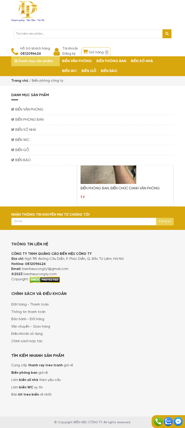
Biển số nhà (142, 61)
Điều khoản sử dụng (27, 334)
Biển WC (69, 71)
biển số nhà (28, 380)
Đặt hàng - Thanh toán (30, 304)
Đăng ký (69, 54)
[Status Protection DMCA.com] (45, 279)
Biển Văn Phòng (77, 61)
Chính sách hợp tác (27, 341)
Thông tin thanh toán (28, 312)
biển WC (26, 387)
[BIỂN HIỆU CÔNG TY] (27, 11)
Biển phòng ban (111, 61)
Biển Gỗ (88, 71)
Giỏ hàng (98, 52)
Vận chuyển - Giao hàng (30, 326)
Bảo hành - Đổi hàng (27, 319)
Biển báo (109, 71)
